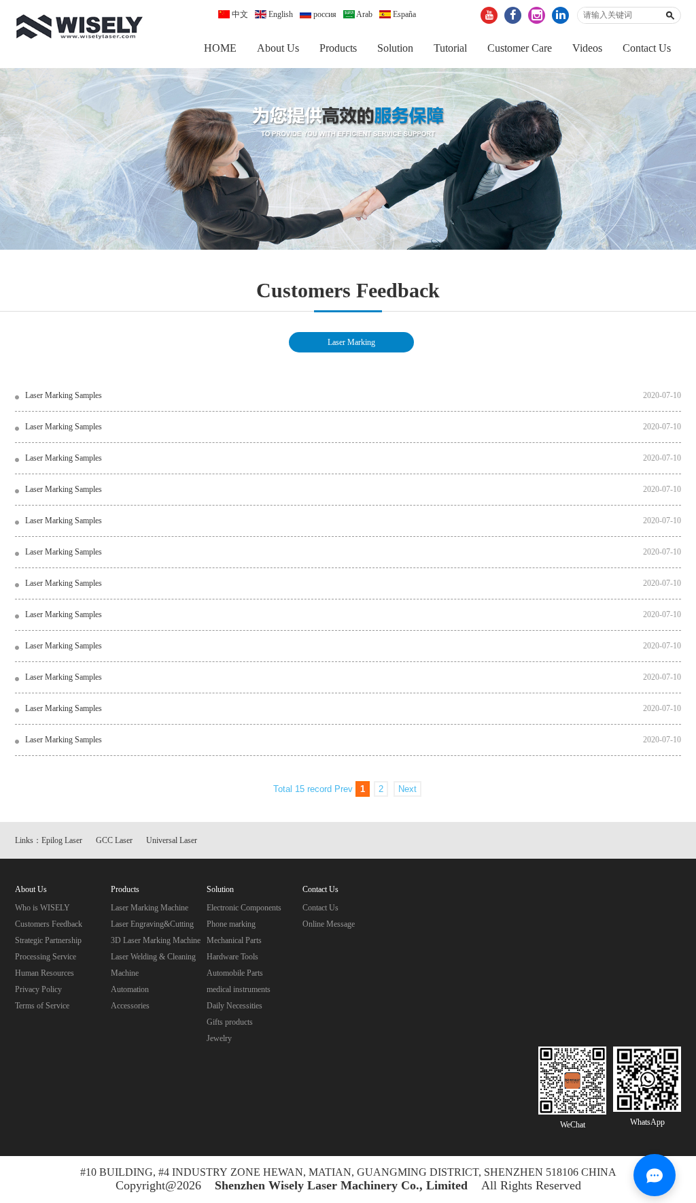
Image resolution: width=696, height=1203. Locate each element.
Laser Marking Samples (63, 395)
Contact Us (647, 48)
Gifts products (230, 1022)
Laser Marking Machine (149, 907)
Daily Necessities (234, 1005)
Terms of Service (42, 1005)
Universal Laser (171, 840)
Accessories (130, 1005)
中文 (239, 14)
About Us (278, 48)
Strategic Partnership (48, 940)
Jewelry (219, 1038)
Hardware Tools (232, 956)
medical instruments (239, 989)
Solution (395, 48)
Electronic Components (244, 907)
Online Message (328, 924)
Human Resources (44, 973)
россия (323, 14)
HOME (220, 48)
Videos (587, 48)
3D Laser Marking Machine (156, 940)
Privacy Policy (38, 989)
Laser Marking (351, 342)
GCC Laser (114, 840)
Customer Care (519, 48)
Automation (130, 989)
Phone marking (231, 924)
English (279, 14)
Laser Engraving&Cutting (152, 924)
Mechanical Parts (234, 940)
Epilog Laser (61, 840)
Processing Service (45, 956)
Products (338, 48)
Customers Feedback (48, 924)
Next (407, 789)
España (403, 14)
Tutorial (450, 48)
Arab (363, 14)
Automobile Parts (235, 973)
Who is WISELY (42, 907)
